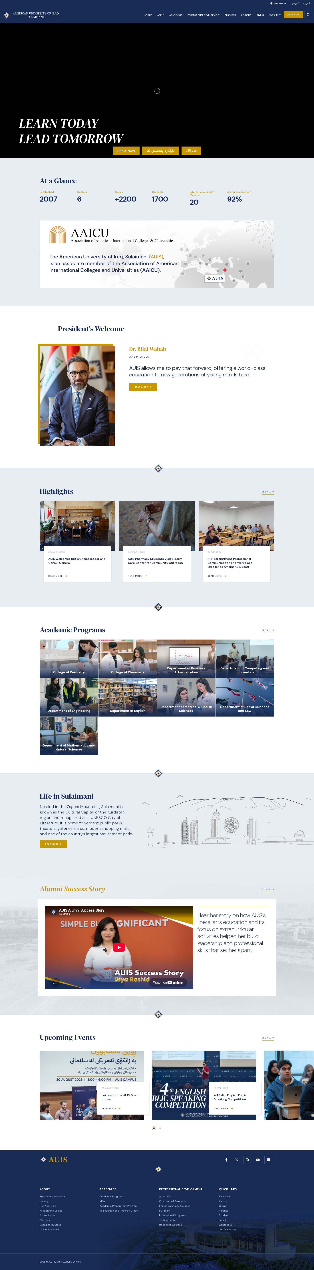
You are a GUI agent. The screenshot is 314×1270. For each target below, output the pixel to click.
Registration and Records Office (119, 1210)
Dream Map (279, 3)
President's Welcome (52, 1196)
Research (230, 15)
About (148, 15)
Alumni (223, 1201)
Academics (175, 15)
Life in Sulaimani (49, 1229)
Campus (45, 1220)
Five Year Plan (48, 1206)
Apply (160, 15)
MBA (102, 1201)
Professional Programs (172, 1215)
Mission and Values (51, 1210)
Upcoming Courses (170, 1224)
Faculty (273, 15)
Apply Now (293, 14)
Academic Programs (112, 1196)
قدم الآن (191, 151)
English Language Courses (174, 1206)
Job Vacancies (227, 1229)
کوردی (295, 3)
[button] (154, 1128)
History (44, 1201)
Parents (223, 1210)
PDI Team (164, 1210)
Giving (260, 15)
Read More (142, 387)
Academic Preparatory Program (119, 1206)
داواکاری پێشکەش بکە (160, 151)
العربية (306, 3)
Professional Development (204, 15)
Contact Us (226, 1224)
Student (246, 15)
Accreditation (48, 1215)
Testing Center (168, 1220)
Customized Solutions (172, 1201)
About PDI (165, 1196)
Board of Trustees (50, 1224)
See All (266, 491)
